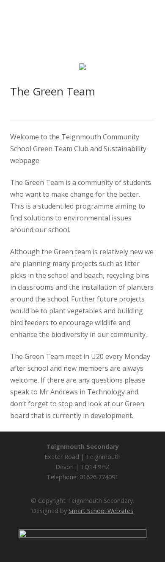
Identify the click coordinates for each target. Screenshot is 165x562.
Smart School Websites (101, 511)
